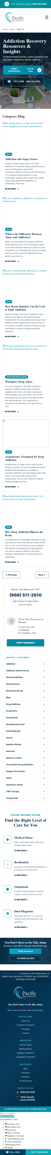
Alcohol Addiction (14, 677)
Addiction (10, 664)
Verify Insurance (25, 643)
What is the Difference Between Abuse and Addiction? (23, 235)
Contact (25, 1033)
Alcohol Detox (13, 684)
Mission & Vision (14, 758)
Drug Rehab (12, 717)
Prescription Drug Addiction (19, 764)
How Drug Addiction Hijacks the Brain (24, 533)
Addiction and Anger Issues (21, 159)
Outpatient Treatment (25, 1057)
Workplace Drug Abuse (19, 382)
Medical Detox (25, 1049)
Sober (9, 778)
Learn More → (21, 850)
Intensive (10, 751)
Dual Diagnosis (13, 731)
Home (5, 29)
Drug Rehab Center (15, 724)
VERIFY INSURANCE (24, 70)
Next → (41, 575)
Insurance (25, 1073)
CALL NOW (23, 81)
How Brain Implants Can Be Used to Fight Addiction (25, 308)
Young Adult (12, 798)
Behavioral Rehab (14, 691)
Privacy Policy (25, 1081)
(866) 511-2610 (25, 595)
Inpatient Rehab (13, 744)
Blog (12, 29)
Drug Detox (11, 711)
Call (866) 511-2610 (25, 958)
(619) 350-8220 (39, 4)
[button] (7, 1116)
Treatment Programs (25, 1025)
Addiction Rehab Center (17, 670)
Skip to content (7, 1113)
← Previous (11, 575)
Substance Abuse (14, 784)
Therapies (25, 1029)
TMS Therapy (12, 791)
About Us (26, 1021)
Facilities (25, 1077)
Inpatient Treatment (25, 1053)
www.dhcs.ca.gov (10, 973)
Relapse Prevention (15, 771)
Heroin (9, 737)
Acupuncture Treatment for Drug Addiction (24, 458)
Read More (12, 189)
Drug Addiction (13, 704)
